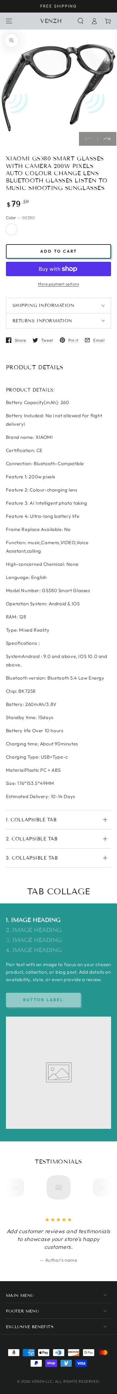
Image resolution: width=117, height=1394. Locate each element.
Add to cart (58, 251)
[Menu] (9, 21)
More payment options (58, 283)
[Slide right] (107, 139)
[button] (80, 21)
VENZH (38, 1381)
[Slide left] (88, 139)
